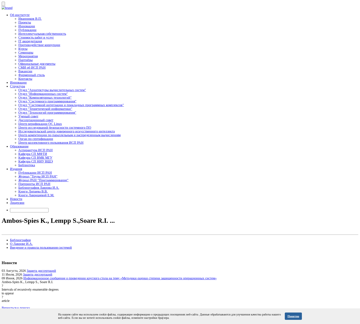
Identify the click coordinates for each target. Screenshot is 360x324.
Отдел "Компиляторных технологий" (45, 97)
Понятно (293, 316)
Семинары (25, 52)
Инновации (26, 26)
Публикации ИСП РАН (35, 172)
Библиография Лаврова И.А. (38, 187)
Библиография (20, 240)
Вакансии (25, 71)
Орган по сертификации (35, 139)
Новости (16, 199)
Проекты (24, 22)
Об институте (20, 15)
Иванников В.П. (30, 18)
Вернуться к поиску (16, 308)
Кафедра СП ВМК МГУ (35, 157)
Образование (19, 146)
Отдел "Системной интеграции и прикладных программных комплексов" (71, 105)
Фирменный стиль (31, 75)
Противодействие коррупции (39, 45)
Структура (17, 86)
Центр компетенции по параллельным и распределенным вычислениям (69, 135)
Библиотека (26, 165)
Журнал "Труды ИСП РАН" (38, 176)
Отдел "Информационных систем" (43, 94)
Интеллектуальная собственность (42, 33)
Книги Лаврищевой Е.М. (36, 195)
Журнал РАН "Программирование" (43, 180)
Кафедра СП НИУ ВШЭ (35, 161)
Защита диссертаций (41, 270)
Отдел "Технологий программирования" (47, 112)
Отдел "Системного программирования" (47, 101)
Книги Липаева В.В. (33, 191)
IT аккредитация (30, 41)
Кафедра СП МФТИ (32, 154)
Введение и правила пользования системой (41, 247)
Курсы (23, 48)
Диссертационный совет (35, 120)
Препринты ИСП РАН (34, 184)
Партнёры (25, 60)
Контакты (25, 79)
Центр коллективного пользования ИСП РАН (51, 142)
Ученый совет (28, 116)
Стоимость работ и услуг (36, 37)
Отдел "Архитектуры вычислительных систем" (52, 90)
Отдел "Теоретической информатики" (45, 109)
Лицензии (17, 202)
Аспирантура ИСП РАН (35, 150)
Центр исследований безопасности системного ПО (54, 127)
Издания (16, 169)
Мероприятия (28, 56)
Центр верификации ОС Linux (40, 124)
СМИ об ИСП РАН (32, 67)
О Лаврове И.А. (21, 244)
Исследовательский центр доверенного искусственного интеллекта (66, 131)
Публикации (27, 30)
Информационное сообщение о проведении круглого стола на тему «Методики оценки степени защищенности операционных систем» (120, 278)
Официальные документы (36, 64)
